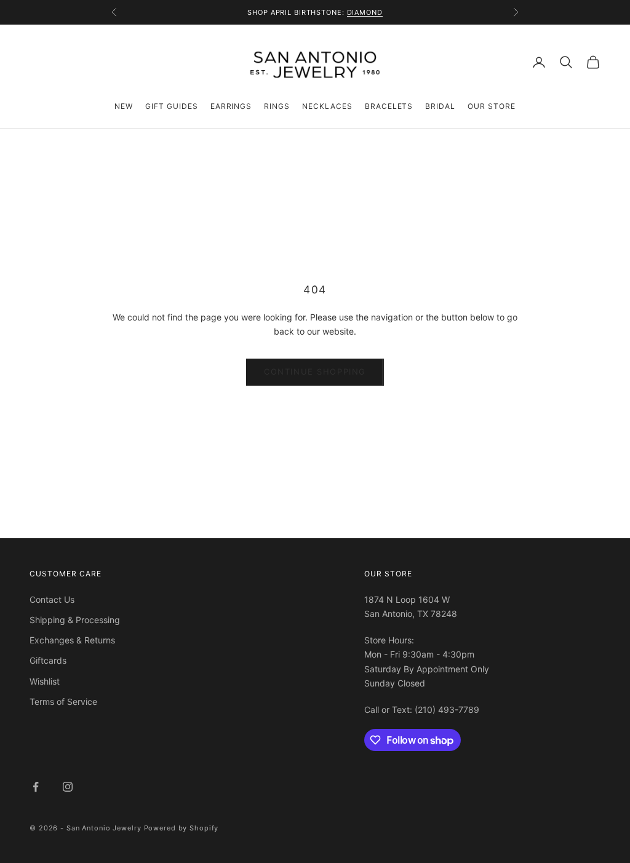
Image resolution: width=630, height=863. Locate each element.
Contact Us (52, 599)
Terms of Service (63, 701)
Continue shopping (315, 371)
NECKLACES (327, 106)
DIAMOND (365, 12)
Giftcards (48, 660)
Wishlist (45, 681)
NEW (123, 106)
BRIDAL (440, 106)
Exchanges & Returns (72, 640)
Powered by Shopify (181, 828)
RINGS (277, 106)
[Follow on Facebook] (36, 787)
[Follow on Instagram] (68, 787)
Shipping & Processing (75, 619)
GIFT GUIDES (171, 106)
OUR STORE (492, 106)
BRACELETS (389, 106)
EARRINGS (231, 106)
